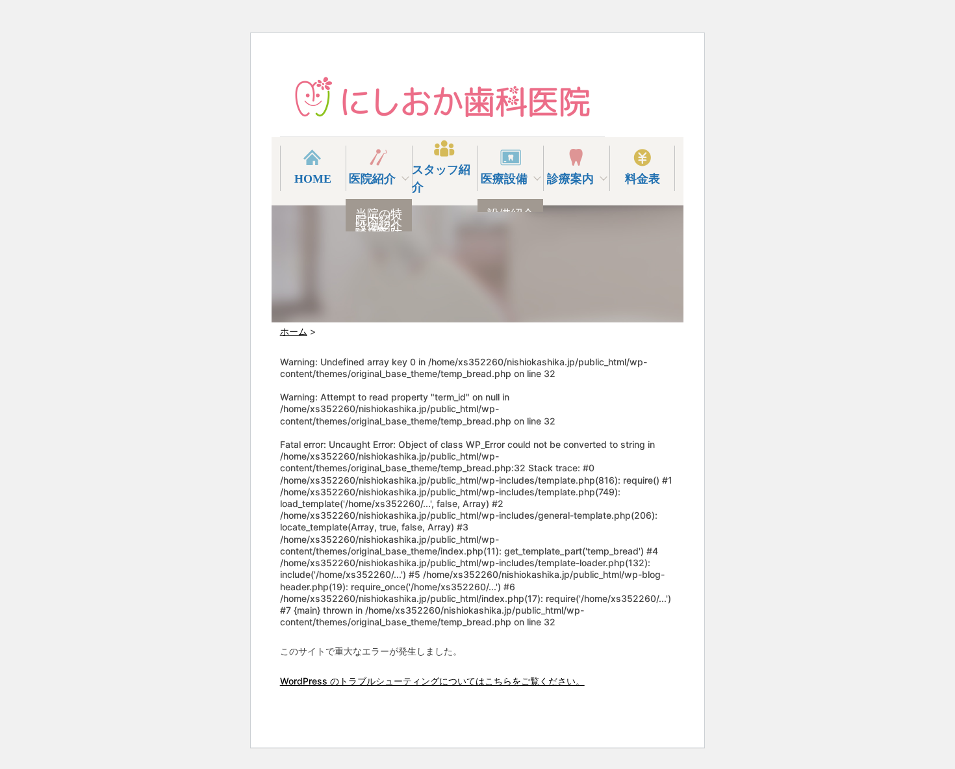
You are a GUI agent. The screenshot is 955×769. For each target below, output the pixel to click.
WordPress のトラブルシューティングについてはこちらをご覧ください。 (432, 680)
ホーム (293, 331)
